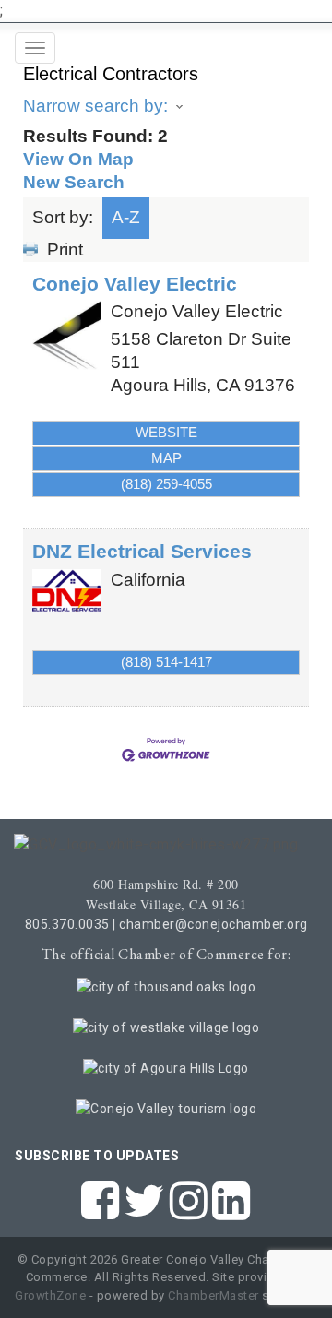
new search (74, 182)
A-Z (126, 217)
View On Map (78, 159)
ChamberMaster (213, 1295)
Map (166, 458)
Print (65, 249)
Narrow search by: (95, 105)
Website (166, 432)
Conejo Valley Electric (134, 283)
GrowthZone (50, 1295)
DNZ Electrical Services (142, 551)
